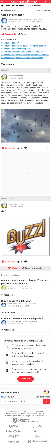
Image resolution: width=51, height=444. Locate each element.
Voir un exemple (43, 397)
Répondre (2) (10, 34)
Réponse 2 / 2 (7, 199)
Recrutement (40, 411)
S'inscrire (25, 379)
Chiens (38, 6)
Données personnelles (13, 413)
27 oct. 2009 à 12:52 (34, 22)
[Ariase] (13, 441)
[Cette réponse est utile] (18, 148)
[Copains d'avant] (13, 436)
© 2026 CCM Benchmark (37, 416)
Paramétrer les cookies (29, 413)
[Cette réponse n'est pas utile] (25, 148)
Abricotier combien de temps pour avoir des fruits (22, 52)
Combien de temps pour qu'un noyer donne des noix (23, 46)
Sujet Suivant (42, 10)
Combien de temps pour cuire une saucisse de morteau (25, 55)
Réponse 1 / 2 (7, 70)
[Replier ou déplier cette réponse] (49, 70)
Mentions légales (11, 416)
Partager (24, 34)
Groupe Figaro (23, 416)
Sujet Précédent (10, 10)
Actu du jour (8, 397)
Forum (8, 6)
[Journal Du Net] (38, 426)
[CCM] (13, 426)
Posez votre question (34, 268)
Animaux (29, 6)
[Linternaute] (13, 431)
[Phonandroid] (38, 441)
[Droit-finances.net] (38, 431)
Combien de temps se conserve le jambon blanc (22, 57)
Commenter (10, 148)
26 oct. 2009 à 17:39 (16, 78)
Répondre (15, 268)
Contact (24, 411)
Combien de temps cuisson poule (15, 49)
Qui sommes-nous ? (13, 411)
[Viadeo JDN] (38, 436)
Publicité (31, 411)
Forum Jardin (18, 6)
